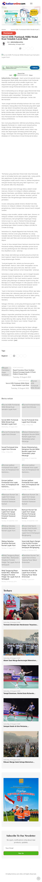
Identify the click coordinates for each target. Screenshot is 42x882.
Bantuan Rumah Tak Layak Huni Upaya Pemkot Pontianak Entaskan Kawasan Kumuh (9, 514)
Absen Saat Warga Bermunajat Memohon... (20, 660)
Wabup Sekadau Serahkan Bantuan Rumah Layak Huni (9, 543)
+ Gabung (35, 67)
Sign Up (21, 853)
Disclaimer (25, 875)
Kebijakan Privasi (9, 878)
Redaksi (32, 875)
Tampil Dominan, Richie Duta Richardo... (19, 693)
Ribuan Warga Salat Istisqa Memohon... (19, 762)
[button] (31, 3)
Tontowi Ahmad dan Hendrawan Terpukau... (21, 625)
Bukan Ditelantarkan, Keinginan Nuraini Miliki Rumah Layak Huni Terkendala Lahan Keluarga (30, 451)
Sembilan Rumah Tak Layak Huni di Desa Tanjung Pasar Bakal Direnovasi (29, 573)
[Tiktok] (28, 868)
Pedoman (17, 875)
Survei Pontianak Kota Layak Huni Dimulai (30, 421)
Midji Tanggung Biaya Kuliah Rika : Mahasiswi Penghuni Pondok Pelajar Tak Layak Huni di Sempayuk (11, 574)
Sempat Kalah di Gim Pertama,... (16, 726)
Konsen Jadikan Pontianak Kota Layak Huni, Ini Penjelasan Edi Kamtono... (10, 483)
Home (4, 29)
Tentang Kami (8, 875)
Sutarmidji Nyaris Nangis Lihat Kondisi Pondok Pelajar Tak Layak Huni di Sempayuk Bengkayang (31, 544)
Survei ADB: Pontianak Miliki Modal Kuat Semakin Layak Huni (10, 422)
